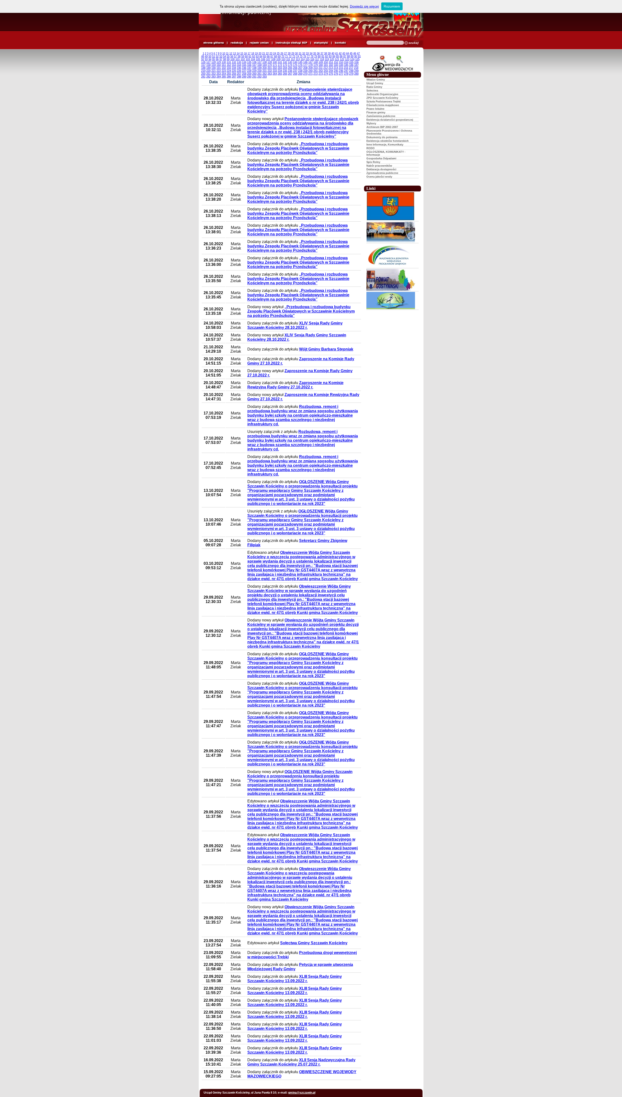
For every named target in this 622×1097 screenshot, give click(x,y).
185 (346, 64)
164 (239, 64)
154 (346, 62)
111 (288, 59)
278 (346, 73)
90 (355, 56)
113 (298, 59)
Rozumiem (392, 6)
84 (333, 56)
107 (268, 59)
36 (318, 53)
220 (208, 70)
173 (285, 64)
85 (337, 56)
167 (254, 64)
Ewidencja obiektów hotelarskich (387, 140)
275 (331, 73)
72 (290, 56)
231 (264, 70)
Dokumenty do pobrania (381, 137)
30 (296, 53)
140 (275, 62)
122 (342, 59)
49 (206, 56)
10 (223, 53)
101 (237, 59)
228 (249, 70)
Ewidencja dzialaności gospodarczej (389, 119)
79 (315, 56)
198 (254, 67)
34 (311, 53)
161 (224, 64)
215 (341, 67)
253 (218, 73)
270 (305, 73)
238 (300, 70)
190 (213, 67)
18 (252, 53)
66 (268, 56)
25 (278, 53)
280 (356, 73)
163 (234, 64)
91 (359, 56)
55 (228, 56)
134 (244, 62)
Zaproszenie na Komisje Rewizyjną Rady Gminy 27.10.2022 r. (295, 385)
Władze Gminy (375, 79)
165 (244, 64)
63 (257, 56)
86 (341, 56)
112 (293, 59)
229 (254, 70)
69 (279, 56)
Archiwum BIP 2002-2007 (382, 127)
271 (310, 73)
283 (213, 76)
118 (322, 59)
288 (239, 76)
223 (224, 70)
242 (321, 70)
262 (264, 73)
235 (285, 70)
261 (259, 73)
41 (336, 53)
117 (317, 59)
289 (244, 76)
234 (280, 70)
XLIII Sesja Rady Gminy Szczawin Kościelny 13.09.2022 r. (294, 978)
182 (331, 64)
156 (356, 62)
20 (260, 53)
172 (280, 64)
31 (300, 53)
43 (343, 53)
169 (264, 64)
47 (358, 53)
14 (238, 53)
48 (202, 56)
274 (326, 73)
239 (305, 70)
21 (263, 53)
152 (336, 62)
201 (270, 67)
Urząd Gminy (374, 83)
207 (300, 67)
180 (321, 64)
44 (347, 53)
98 (224, 59)
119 (327, 59)
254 (224, 73)
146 (305, 62)
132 (234, 62)
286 (229, 76)
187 (356, 64)
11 (227, 53)
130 (224, 62)
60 (246, 56)
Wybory (371, 123)
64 (260, 56)
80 (319, 56)
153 (341, 62)
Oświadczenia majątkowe (382, 105)
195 (239, 67)
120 (332, 59)
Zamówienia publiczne (380, 116)
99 (228, 59)
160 (218, 64)
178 (310, 64)
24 (274, 53)
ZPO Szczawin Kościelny (382, 97)
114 (303, 59)
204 (285, 67)
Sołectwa (372, 90)
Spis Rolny (373, 162)
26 (281, 53)
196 (244, 67)
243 (326, 70)
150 (326, 62)
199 (259, 67)
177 (305, 64)
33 (307, 53)
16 (245, 53)
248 (351, 70)
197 (249, 67)
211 (321, 67)
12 (230, 53)
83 (330, 56)
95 (213, 59)
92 (202, 59)
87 (344, 56)
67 (271, 56)
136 (254, 62)
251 (208, 73)
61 (250, 56)
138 (264, 62)
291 (254, 76)
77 (308, 56)
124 (352, 59)
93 (206, 59)
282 (208, 76)
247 (346, 70)
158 (208, 64)
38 (325, 53)
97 (220, 59)
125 (357, 59)
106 (263, 59)
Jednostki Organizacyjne (382, 94)
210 (315, 67)
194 (234, 67)
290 (249, 76)
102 (243, 59)
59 (242, 56)
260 (254, 73)
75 (301, 56)
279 (351, 73)
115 (307, 59)
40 (332, 53)
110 (283, 59)
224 (229, 70)
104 (253, 59)
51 (213, 56)
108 (273, 59)
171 (275, 64)
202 (275, 67)
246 (341, 70)
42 (340, 53)
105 (258, 59)
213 (330, 67)
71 (286, 56)
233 (275, 70)
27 (285, 53)
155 (351, 62)
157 (203, 64)
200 (264, 67)
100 (232, 59)
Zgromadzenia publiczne (382, 172)
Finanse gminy (375, 112)
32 (303, 53)
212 (325, 67)
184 (341, 64)
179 (315, 64)
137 (259, 62)
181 (326, 64)
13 (234, 53)
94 (209, 59)
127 (208, 62)
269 (300, 73)
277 (341, 73)
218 (356, 67)
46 (354, 53)
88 (348, 56)
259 (249, 73)
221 (213, 70)
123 (347, 59)
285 (224, 76)
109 (278, 59)
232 (270, 70)
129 (218, 62)
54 (224, 56)
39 (329, 53)
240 (310, 70)
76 (304, 56)
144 (295, 62)
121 (337, 59)
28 (289, 53)
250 (203, 73)
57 (235, 56)
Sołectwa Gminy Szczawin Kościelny (313, 943)
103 (248, 59)
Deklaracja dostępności (381, 169)
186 (351, 64)
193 (229, 67)
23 (270, 53)
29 (292, 53)
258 (244, 73)
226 (239, 70)
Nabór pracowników (379, 165)
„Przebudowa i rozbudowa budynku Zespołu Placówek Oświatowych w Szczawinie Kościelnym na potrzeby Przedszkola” (298, 148)
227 (244, 70)
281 (203, 76)
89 (352, 56)
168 (259, 64)
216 (346, 67)
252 (213, 73)
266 (285, 73)
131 (229, 62)
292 (259, 76)
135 (249, 62)
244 (331, 70)
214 (336, 67)
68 (275, 56)
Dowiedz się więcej (364, 6)
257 (239, 73)
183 (336, 64)
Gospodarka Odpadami (381, 158)
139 (270, 62)
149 (321, 62)
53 (220, 56)
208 (305, 67)
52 (217, 56)
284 (218, 76)
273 (321, 73)
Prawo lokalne (375, 108)
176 (300, 64)
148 (315, 62)
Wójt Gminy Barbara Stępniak (326, 349)
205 (290, 67)
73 (293, 56)
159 (213, 64)
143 (290, 62)
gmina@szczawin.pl (301, 1092)
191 (218, 67)
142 (285, 62)
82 (326, 56)
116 (312, 59)
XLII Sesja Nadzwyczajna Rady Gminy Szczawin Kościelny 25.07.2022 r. (301, 1062)
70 (282, 56)
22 (267, 53)
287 (234, 76)
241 (315, 70)
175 (295, 64)
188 (203, 67)
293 (264, 76)
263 (270, 73)
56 (231, 56)
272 (315, 73)
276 (336, 73)
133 (239, 62)
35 (314, 53)
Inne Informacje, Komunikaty (384, 144)
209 (310, 67)
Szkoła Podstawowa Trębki (383, 101)
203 (280, 67)
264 (275, 73)
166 (249, 64)
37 (321, 53)
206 (295, 67)
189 (208, 67)
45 (351, 53)
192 (224, 67)
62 (253, 56)
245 (336, 70)
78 (312, 56)
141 (280, 62)
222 (218, 70)
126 (203, 62)
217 (351, 67)
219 (203, 70)
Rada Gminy (374, 86)
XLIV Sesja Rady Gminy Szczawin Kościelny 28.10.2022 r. (295, 325)
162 (229, 64)
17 (249, 53)
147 (310, 62)
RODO (370, 148)
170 (270, 64)
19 (256, 53)
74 (297, 56)
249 (356, 70)
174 (290, 64)
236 (290, 70)
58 (239, 56)
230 (259, 70)
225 (234, 70)
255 (229, 73)
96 (217, 59)
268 (295, 73)
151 (331, 62)
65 (264, 56)
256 (234, 73)
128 (213, 62)
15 (241, 53)
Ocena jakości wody (379, 176)
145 (300, 62)
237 (295, 70)
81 (322, 56)
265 (280, 73)
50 (209, 56)
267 (290, 73)
